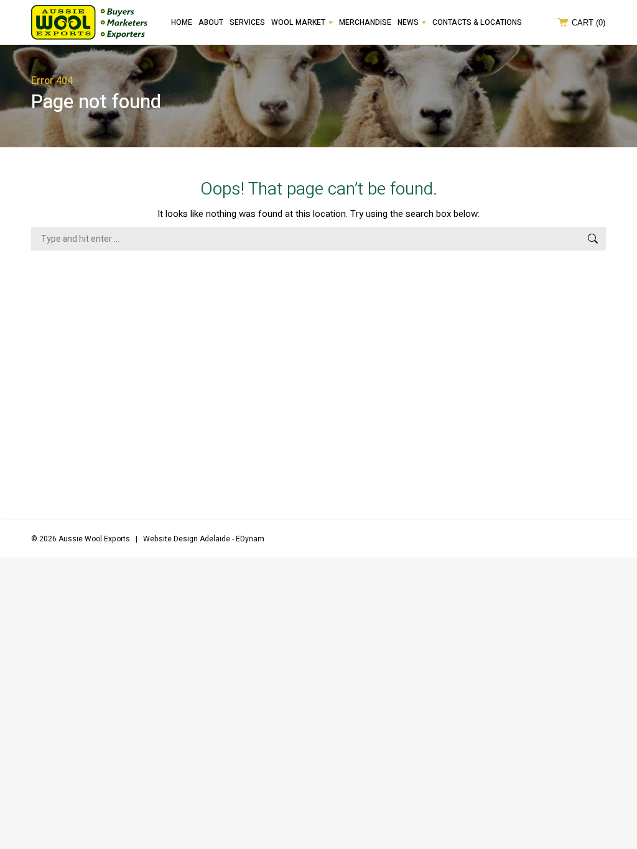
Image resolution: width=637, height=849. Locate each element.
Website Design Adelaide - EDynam (203, 538)
